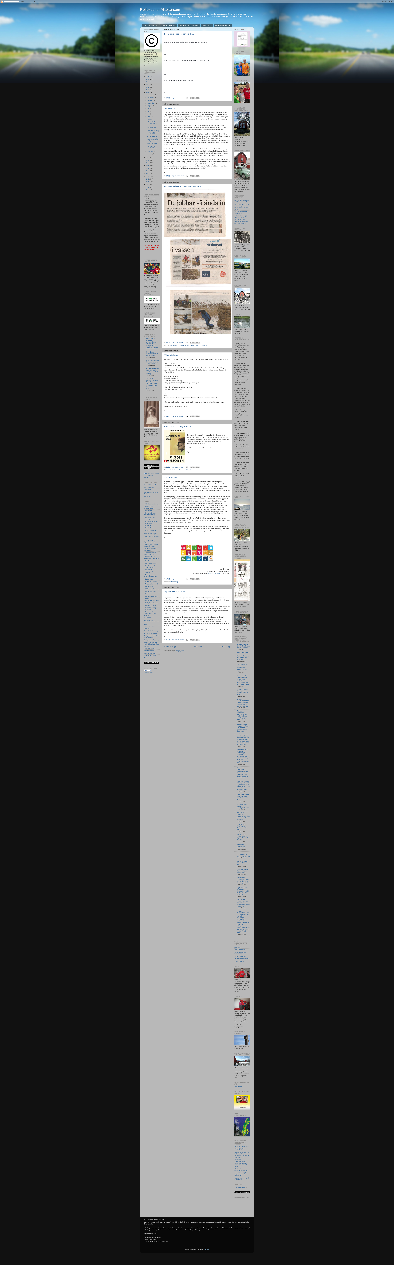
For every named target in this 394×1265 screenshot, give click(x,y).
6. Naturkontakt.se (150, 591)
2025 (148, 79)
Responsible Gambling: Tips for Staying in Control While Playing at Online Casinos (242, 716)
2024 (148, 82)
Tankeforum (241, 877)
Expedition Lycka (243, 794)
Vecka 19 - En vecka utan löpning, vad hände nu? (243, 657)
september (151, 103)
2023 (148, 84)
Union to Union (239, 961)
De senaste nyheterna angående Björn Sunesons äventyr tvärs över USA (243, 771)
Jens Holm (240, 844)
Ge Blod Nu (147, 618)
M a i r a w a (241, 711)
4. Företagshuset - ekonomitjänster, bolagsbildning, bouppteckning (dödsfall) (150, 569)
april (149, 116)
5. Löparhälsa (148, 579)
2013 (148, 173)
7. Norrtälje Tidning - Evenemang (150, 608)
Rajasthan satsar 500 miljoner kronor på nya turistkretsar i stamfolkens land (243, 787)
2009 (148, 184)
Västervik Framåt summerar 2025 (242, 872)
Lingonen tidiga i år (242, 776)
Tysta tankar (241, 899)
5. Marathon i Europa (150, 581)
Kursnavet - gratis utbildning (149, 627)
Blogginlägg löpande (150, 25)
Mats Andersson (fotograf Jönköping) (242, 751)
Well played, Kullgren (243, 808)
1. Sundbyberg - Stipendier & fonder (150, 541)
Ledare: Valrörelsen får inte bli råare (241, 1178)
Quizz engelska (149, 487)
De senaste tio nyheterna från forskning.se (242, 677)
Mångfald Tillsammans (222, 25)
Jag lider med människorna (175, 591)
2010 (148, 182)
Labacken (173, 345)
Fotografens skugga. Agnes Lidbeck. (241, 216)
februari (150, 151)
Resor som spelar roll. (168, 25)
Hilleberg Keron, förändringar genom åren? (242, 692)
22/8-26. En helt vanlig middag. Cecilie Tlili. (241, 201)
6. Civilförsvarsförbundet (151, 589)
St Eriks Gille (203, 345)
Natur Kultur (174, 470)
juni (149, 111)
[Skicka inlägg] (187, 98)
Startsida (198, 646)
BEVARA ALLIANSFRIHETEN (243, 700)
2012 (148, 176)
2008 (148, 187)
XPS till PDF (238, 1086)
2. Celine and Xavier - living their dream (151, 545)
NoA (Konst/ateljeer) (150, 633)
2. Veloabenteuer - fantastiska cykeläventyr (151, 557)
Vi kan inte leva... (171, 355)
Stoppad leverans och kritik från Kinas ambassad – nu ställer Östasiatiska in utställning (241, 1156)
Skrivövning (174, 582)
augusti (150, 106)
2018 (148, 160)
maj (149, 114)
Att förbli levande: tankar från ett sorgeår (243, 855)
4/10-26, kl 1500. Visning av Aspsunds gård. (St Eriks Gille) (241, 221)
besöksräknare (148, 673)
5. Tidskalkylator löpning (151, 584)
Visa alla (158, 393)
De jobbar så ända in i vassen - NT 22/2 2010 (182, 186)
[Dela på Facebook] (197, 98)
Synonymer (147, 496)
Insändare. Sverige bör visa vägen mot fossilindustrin (241, 1148)
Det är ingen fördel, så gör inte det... (179, 34)
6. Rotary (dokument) (150, 596)
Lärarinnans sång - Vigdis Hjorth (177, 427)
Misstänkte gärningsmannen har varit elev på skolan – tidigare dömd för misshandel (241, 1172)
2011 (147, 179)
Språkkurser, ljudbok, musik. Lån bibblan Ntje (151, 643)
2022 (148, 87)
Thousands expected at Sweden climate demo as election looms (152, 386)
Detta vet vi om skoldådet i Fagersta (152, 346)
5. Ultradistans (148, 586)
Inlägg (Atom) (180, 651)
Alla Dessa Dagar (243, 736)
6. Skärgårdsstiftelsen (151, 603)
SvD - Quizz (150, 352)
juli (149, 108)
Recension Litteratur (185, 470)
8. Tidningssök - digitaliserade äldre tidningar (150, 613)
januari (150, 154)
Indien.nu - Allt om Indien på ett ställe (243, 782)
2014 (148, 171)
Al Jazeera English (152, 368)
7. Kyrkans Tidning (150, 605)
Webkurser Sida (149, 650)
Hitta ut (146, 624)
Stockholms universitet (241, 958)
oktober (150, 100)
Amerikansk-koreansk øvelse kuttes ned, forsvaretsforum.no (243, 704)
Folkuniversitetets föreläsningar (240, 953)
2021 (148, 90)
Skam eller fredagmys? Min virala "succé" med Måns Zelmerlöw (243, 817)
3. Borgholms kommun (151, 561)
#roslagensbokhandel (215, 573)
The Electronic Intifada (242, 665)
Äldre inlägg (224, 646)
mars (149, 119)
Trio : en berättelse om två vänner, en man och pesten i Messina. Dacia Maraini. (242, 206)
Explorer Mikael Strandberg (242, 888)
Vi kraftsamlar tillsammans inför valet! (242, 827)
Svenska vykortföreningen (149, 647)
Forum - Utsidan (242, 689)
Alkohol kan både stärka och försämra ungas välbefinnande (243, 682)
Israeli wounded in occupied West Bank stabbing (152, 372)
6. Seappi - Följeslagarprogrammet (151, 599)
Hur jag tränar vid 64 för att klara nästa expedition (243, 892)
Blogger (206, 1249)
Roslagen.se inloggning (151, 640)
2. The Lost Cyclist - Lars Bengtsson (150, 553)
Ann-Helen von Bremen (242, 805)
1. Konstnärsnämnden (151, 521)
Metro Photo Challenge (151, 631)
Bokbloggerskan (242, 644)
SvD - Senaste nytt (152, 360)
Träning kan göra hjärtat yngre (242, 730)
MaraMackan (241, 834)
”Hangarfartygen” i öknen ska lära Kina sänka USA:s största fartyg (241, 1164)
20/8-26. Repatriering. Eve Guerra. (241, 212)
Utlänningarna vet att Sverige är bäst (152, 354)
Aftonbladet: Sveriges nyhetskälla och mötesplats (151, 341)
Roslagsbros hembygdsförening (188, 345)
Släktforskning (207, 25)
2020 (148, 92)
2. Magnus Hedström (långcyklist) (150, 549)
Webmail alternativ (150, 653)
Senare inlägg (170, 646)
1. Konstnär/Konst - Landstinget (150, 518)
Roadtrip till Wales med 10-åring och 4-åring (242, 797)
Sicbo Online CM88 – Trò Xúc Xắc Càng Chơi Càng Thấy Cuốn (243, 881)
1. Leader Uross (149, 528)
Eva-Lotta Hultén (242, 861)
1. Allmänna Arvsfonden (151, 504)
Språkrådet (147, 489)
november (151, 97)
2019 (148, 157)
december (151, 95)
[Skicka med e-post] (191, 98)
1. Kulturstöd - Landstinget (148, 524)
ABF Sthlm (237, 947)
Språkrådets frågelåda (151, 485)
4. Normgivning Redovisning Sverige (150, 575)
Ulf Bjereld (240, 812)
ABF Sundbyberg (240, 949)
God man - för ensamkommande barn (151, 621)
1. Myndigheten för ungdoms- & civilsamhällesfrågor (150, 532)
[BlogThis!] (193, 98)
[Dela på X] (195, 98)
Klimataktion (241, 824)
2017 (148, 163)
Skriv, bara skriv (170, 478)
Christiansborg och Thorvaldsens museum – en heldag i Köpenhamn (243, 903)
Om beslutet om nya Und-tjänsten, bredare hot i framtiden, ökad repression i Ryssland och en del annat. (243, 741)
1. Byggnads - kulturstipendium (149, 507)
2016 (148, 165)
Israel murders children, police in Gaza (242, 669)
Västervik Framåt (242, 869)
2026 (148, 76)
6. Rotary (147, 594)
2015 (148, 168)
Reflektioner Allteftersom (160, 9)
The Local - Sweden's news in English (152, 380)
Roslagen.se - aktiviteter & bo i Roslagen (151, 636)
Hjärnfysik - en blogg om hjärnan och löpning (243, 726)
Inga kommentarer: (178, 98)
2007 (148, 190)
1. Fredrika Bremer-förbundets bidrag (150, 513)
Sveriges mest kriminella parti (241, 847)
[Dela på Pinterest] (199, 98)
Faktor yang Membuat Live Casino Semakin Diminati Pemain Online (243, 930)
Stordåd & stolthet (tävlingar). (189, 25)
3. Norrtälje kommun (150, 563)
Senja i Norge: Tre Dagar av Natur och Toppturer (242, 837)
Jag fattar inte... (170, 108)
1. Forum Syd (148, 510)
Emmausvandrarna (243, 853)
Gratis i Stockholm (240, 956)
